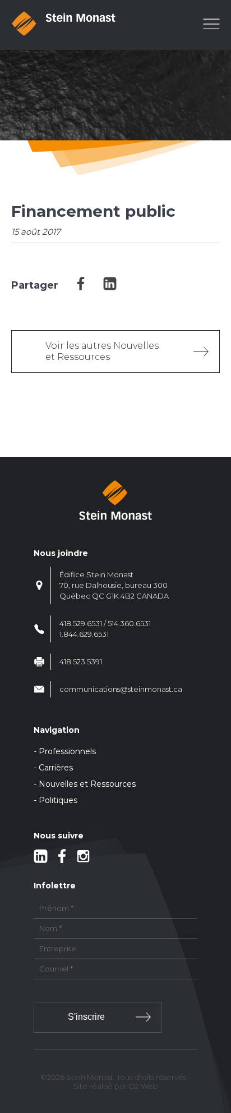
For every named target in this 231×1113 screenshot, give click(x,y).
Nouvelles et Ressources (87, 784)
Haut (219, 1038)
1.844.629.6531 (84, 634)
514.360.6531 (129, 623)
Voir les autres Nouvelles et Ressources (102, 351)
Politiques (58, 800)
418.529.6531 (80, 623)
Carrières (56, 768)
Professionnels (67, 751)
